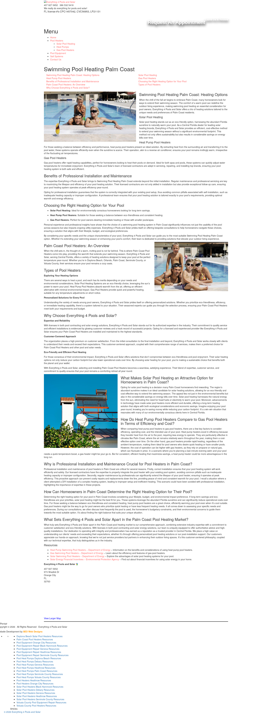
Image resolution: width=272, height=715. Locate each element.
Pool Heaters (56, 40)
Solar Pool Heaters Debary (30, 689)
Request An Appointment (176, 22)
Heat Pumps (63, 46)
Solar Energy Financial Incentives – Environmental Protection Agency (84, 559)
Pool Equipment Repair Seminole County (37, 655)
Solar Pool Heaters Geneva (30, 693)
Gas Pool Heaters (65, 50)
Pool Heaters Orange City (29, 683)
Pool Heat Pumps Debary (29, 661)
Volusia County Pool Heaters (31, 705)
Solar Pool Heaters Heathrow (31, 696)
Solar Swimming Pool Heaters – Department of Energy (77, 556)
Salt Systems (56, 56)
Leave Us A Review (216, 19)
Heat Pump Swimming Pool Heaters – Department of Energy (80, 549)
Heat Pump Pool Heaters (58, 78)
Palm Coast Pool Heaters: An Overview (65, 84)
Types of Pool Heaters (149, 84)
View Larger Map (52, 618)
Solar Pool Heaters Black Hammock (34, 686)
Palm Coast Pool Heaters (29, 639)
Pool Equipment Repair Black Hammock (36, 645)
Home (53, 37)
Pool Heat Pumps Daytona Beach (33, 658)
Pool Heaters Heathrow (28, 680)
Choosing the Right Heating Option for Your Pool (162, 81)
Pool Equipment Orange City (31, 642)
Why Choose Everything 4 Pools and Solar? (68, 87)
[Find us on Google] (77, 564)
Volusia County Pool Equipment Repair (36, 702)
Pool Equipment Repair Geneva (32, 648)
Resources (57, 636)
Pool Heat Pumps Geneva (29, 664)
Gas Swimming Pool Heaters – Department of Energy (76, 553)
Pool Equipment (58, 53)
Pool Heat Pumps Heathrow (30, 667)
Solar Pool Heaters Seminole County (35, 699)
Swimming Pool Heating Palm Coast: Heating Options (72, 75)
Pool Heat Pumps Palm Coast (31, 670)
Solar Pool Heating (66, 43)
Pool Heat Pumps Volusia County (33, 677)
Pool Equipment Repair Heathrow (33, 652)
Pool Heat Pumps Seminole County (34, 674)
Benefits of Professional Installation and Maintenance (72, 81)
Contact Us (55, 59)
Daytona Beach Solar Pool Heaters (34, 636)
